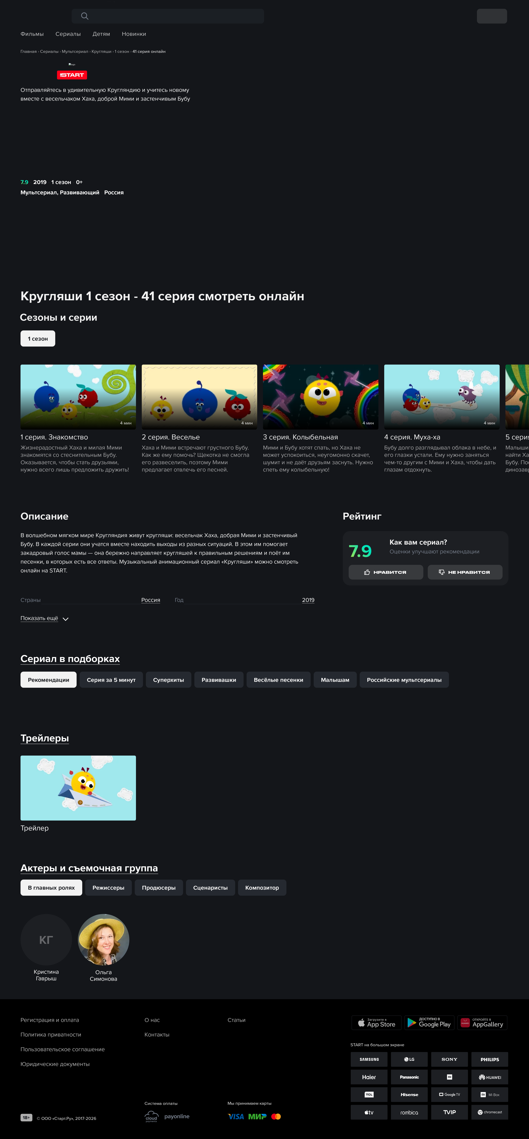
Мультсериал (39, 192)
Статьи (237, 1020)
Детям (101, 33)
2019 (40, 182)
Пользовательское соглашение (63, 1049)
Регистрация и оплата (50, 1020)
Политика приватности (51, 1034)
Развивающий (79, 192)
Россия (114, 192)
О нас (152, 1020)
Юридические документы (55, 1064)
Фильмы (32, 33)
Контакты (157, 1034)
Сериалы (68, 33)
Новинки (134, 33)
